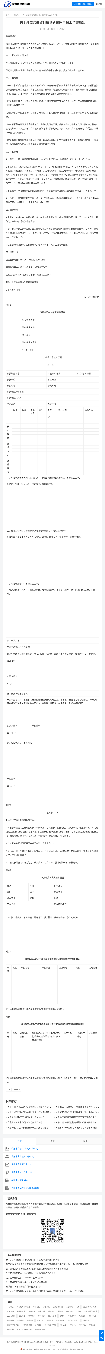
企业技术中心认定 (89, 1307)
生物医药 (10, 1320)
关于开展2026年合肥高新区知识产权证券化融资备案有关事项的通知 (37, 1269)
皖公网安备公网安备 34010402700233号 (39, 1349)
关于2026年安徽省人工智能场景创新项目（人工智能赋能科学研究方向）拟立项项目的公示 (77, 1108)
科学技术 (49, 1320)
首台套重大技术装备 (24, 1329)
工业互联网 (11, 1316)
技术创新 (31, 1316)
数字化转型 (52, 1316)
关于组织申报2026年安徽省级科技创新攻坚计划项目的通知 (32, 1260)
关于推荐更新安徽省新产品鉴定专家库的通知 (76, 1117)
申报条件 (30, 1320)
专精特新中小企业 (23, 1307)
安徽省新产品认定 (90, 1311)
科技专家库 (60, 1320)
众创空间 (10, 1311)
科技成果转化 (27, 1325)
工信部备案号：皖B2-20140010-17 (71, 1349)
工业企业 (22, 1316)
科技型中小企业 (13, 1325)
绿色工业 (63, 1325)
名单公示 (69, 1311)
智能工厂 (82, 1316)
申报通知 (16, 15)
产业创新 (46, 1307)
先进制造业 (21, 1311)
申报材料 (20, 1320)
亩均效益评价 (58, 1307)
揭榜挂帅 (41, 1316)
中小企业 (36, 1307)
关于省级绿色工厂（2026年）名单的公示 (26, 1117)
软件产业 (82, 1325)
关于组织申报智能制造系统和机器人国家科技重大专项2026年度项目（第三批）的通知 (77, 1123)
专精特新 (10, 1307)
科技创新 (17, 1090)
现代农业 (92, 1316)
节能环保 (72, 1325)
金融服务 (92, 1325)
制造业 (60, 1311)
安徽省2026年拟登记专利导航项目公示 (25, 1122)
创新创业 (51, 1311)
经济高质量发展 (50, 1325)
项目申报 (10, 1329)
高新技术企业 (40, 1329)
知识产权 (40, 1320)
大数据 (78, 1311)
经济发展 (38, 1325)
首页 (7, 15)
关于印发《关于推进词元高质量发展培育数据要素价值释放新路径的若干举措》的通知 (29, 1128)
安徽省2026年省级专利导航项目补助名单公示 (76, 1127)
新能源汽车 (72, 1316)
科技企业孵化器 (73, 1320)
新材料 (62, 1316)
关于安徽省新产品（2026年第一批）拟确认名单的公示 (30, 1273)
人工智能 (69, 1307)
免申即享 (31, 1311)
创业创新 (41, 1311)
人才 (8, 1090)
